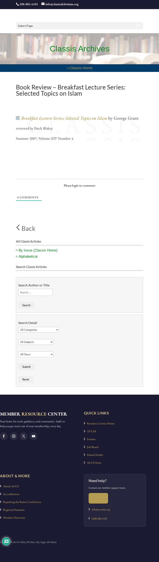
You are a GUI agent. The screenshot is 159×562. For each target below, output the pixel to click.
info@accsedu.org (101, 509)
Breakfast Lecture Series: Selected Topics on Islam (64, 118)
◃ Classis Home (80, 68)
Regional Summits (13, 510)
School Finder (94, 455)
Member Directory (13, 517)
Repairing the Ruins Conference (21, 502)
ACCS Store (93, 462)
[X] (23, 436)
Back (28, 228)
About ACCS (10, 486)
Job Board (91, 447)
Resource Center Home (99, 423)
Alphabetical (28, 256)
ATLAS (90, 431)
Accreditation (10, 494)
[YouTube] (33, 436)
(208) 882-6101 (98, 518)
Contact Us (98, 498)
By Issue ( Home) (38, 250)
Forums (90, 439)
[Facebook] (3, 436)
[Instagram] (13, 436)
